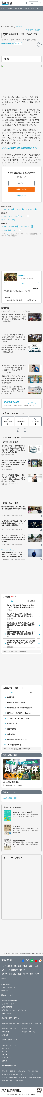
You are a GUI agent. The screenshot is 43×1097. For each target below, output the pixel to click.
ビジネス (4, 974)
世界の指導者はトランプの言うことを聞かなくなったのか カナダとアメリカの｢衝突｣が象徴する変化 (13, 554)
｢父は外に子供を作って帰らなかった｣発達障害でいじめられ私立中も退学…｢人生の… (21, 642)
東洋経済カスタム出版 (28, 1032)
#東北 (15, 798)
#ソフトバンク (25, 226)
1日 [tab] (12, 692)
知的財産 (4, 1077)
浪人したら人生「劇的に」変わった (19, 713)
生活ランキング (12, 723)
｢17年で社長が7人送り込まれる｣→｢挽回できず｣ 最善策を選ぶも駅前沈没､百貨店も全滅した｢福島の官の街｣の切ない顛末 (13, 390)
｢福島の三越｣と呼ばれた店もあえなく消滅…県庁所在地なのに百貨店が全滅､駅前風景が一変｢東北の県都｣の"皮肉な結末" (13, 379)
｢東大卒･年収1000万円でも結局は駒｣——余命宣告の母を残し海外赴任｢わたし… (21, 615)
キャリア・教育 (27, 974)
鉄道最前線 (11, 697)
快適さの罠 (16, 826)
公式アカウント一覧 (23, 1071)
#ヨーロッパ (30, 209)
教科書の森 (4, 1035)
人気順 (27, 8)
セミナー (4, 970)
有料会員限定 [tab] (31, 601)
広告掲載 (35, 1071)
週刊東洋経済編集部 (7, 43)
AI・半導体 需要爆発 (14, 745)
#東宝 (10, 798)
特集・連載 (19, 8)
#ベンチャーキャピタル (8, 216)
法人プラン (4, 1054)
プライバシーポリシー (27, 1074)
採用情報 (12, 1071)
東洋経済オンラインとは (8, 1045)
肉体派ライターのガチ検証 (16, 702)
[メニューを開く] (40, 3)
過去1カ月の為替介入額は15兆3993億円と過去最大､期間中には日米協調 (13, 508)
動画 (33, 8)
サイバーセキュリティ (8, 987)
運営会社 (4, 1071)
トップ (3, 8)
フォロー (17, 44)
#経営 (19, 209)
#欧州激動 (19, 26)
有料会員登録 (21, 189)
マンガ (39, 8)
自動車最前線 (11, 729)
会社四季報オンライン (8, 1004)
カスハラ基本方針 (6, 1080)
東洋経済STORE (6, 1007)
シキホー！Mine (6, 1013)
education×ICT (5, 984)
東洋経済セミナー (27, 1029)
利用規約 (4, 1061)
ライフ (36, 974)
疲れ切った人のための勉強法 (22, 812)
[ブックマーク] (39, 44)
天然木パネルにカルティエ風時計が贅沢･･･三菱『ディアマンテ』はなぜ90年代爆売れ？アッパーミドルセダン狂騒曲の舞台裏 (13, 348)
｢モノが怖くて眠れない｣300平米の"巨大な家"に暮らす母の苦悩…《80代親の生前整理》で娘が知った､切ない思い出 (13, 338)
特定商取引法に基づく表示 (17, 1077)
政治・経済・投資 (8, 26)
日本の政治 (11, 734)
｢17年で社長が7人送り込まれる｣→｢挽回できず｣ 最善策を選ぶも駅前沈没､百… (20, 606)
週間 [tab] (30, 692)
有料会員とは (21, 196)
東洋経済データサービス (8, 1029)
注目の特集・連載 (10, 755)
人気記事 (7, 597)
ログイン (33, 3)
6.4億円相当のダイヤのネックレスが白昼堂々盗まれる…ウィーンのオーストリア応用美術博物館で (13, 523)
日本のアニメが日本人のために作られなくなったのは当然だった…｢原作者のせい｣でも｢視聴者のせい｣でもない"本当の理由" (13, 318)
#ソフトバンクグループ (8, 226)
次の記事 (37, 30)
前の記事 (30, 30)
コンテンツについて (7, 1048)
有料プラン (4, 1051)
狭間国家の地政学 (19, 841)
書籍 (21, 970)
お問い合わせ (19, 1080)
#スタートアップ (6, 209)
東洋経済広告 (5, 1032)
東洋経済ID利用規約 (34, 1077)
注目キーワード (9, 792)
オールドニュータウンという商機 (18, 718)
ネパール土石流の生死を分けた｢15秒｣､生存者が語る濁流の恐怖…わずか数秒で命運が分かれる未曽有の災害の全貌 (13, 538)
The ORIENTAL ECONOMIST (10, 1001)
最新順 (10, 8)
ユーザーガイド (6, 1058)
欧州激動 (21, 275)
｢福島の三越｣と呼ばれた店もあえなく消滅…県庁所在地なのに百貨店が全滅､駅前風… (21, 625)
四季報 (13, 970)
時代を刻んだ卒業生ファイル (16, 739)
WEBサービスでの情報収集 (9, 1074)
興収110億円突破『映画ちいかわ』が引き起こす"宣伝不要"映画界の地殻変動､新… (21, 633)
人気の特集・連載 (10, 688)
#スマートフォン (6, 220)
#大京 (5, 798)
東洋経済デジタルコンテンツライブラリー (14, 1010)
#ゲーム (23, 216)
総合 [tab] (12, 601)
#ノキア (15, 230)
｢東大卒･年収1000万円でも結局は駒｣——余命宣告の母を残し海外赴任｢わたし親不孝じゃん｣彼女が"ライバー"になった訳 (13, 369)
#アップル (4, 230)
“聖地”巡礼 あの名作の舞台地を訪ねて (20, 708)
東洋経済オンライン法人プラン (11, 1023)
